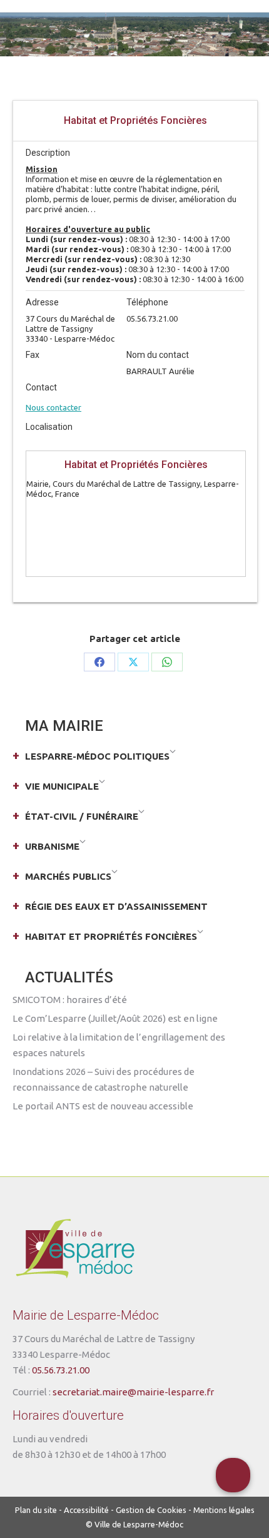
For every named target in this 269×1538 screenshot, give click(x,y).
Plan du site (36, 1509)
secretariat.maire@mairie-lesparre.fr (133, 1392)
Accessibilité (86, 1509)
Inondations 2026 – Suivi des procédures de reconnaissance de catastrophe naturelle (104, 1079)
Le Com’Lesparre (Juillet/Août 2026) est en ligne (115, 1018)
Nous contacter (53, 407)
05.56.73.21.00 (60, 1370)
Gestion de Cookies (151, 1509)
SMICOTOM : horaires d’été (70, 999)
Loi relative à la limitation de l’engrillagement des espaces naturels (119, 1045)
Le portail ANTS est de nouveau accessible (103, 1106)
